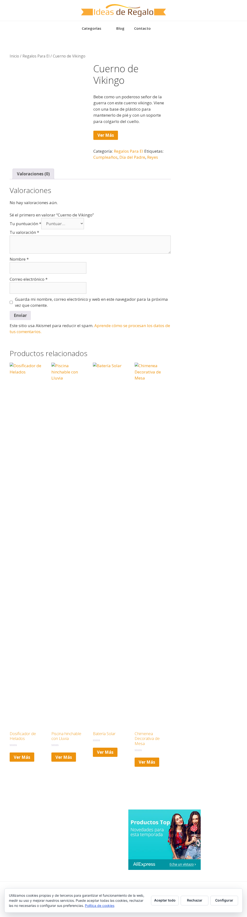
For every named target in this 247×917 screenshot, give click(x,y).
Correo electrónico (29, 279)
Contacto (142, 28)
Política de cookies (99, 905)
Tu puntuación (25, 223)
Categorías (91, 28)
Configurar (224, 900)
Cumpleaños (105, 157)
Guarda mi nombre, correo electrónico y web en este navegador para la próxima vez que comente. (91, 302)
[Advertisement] (213, 75)
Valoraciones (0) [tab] (33, 174)
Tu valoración (24, 232)
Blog (120, 28)
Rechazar (194, 900)
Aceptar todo (165, 900)
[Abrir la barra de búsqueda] (163, 28)
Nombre (19, 259)
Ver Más (105, 135)
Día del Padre (132, 157)
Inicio (14, 56)
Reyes (152, 157)
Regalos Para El (35, 56)
